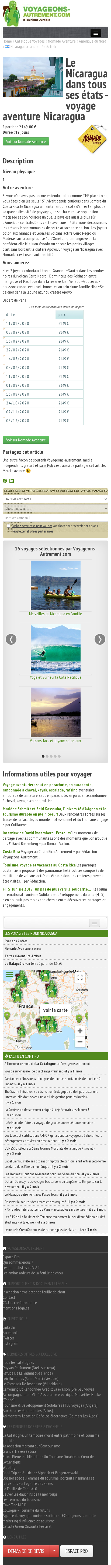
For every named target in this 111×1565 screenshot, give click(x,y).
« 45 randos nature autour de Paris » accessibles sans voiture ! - (55, 1209)
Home (7, 41)
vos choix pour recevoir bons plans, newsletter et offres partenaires (55, 528)
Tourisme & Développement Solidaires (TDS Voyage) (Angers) (50, 1405)
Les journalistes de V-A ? (21, 1267)
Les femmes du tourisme (22, 1499)
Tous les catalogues (18, 1362)
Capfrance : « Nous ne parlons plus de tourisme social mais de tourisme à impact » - (52, 1081)
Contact (9, 1297)
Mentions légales (16, 1308)
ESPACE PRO (76, 1551)
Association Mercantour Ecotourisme (31, 1445)
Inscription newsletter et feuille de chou (34, 1291)
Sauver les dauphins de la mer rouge (30, 1494)
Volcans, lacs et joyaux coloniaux (55, 740)
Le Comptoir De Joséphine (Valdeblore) (32, 1383)
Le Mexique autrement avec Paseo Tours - (41, 1194)
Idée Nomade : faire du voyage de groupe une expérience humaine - (50, 1125)
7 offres (16, 941)
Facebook (10, 1332)
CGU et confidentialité (20, 1302)
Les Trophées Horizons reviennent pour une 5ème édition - (52, 1174)
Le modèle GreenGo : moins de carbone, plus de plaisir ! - (51, 1229)
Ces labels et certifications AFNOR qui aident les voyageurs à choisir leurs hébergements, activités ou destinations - (53, 1138)
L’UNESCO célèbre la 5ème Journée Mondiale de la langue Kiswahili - (50, 1151)
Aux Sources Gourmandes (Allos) (28, 1410)
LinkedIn (9, 1327)
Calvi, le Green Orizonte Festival (27, 1526)
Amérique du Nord (92, 41)
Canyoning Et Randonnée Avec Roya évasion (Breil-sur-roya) (48, 1389)
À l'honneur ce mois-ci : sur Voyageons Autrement (47, 1063)
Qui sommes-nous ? (18, 1262)
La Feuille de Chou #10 (20, 1488)
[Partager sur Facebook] (5, 481)
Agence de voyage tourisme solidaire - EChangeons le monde (49, 1515)
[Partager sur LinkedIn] (11, 481)
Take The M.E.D (14, 1504)
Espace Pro (11, 1256)
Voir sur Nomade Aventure (26, 141)
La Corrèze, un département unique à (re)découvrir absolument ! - (48, 1112)
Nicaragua (18, 46)
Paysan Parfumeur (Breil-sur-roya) (29, 1367)
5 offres (23, 948)
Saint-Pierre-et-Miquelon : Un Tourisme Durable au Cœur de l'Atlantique (48, 1459)
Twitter (8, 1338)
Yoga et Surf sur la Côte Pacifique (55, 677)
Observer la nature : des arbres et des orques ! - (45, 1201)
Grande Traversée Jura (19, 1451)
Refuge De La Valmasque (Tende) (28, 1373)
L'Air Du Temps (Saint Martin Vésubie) (30, 1378)
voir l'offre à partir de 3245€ (33, 963)
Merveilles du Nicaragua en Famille (55, 613)
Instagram (10, 1343)
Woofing (9, 1467)
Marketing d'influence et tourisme (29, 1520)
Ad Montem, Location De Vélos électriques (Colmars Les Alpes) (51, 1415)
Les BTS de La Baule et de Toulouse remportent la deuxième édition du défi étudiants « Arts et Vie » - (55, 1219)
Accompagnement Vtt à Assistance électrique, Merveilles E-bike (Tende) (52, 1397)
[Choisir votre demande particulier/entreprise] (54, 1551)
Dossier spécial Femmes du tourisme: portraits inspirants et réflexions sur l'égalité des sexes (48, 1480)
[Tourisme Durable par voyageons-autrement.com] (36, 13)
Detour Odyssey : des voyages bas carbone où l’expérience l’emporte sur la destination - (53, 1184)
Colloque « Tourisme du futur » (26, 1510)
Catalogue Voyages (30, 41)
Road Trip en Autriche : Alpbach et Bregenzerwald (40, 1472)
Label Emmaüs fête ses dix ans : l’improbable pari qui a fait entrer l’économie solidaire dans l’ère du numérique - (55, 1164)
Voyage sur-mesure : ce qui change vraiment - (43, 1071)
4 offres (23, 956)
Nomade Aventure (62, 41)
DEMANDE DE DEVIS (26, 1551)
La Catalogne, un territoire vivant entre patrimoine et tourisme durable (51, 1437)
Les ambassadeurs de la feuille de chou (33, 1272)
